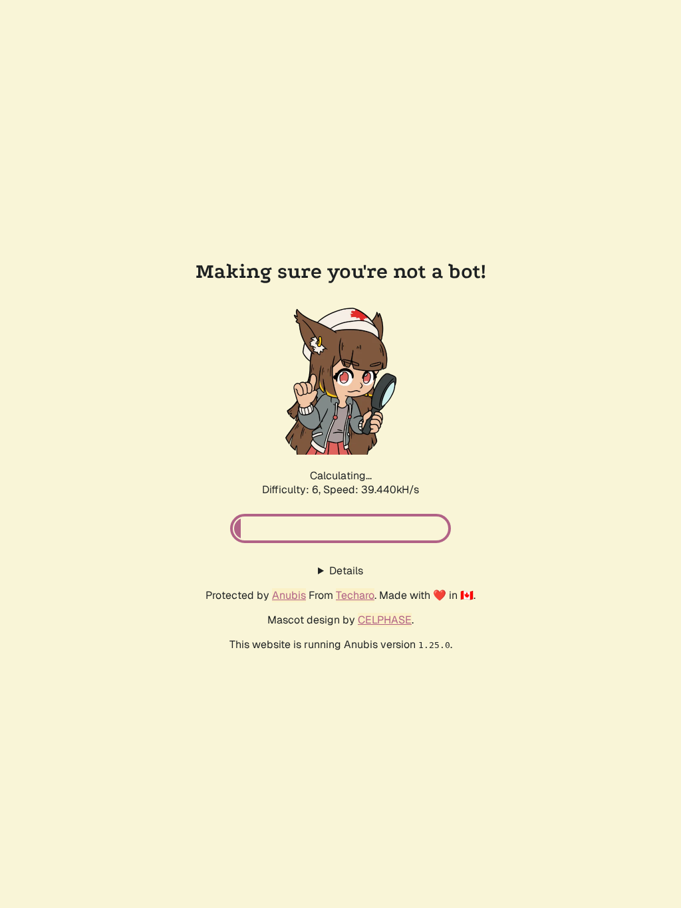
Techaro (355, 595)
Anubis (289, 595)
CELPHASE (385, 620)
